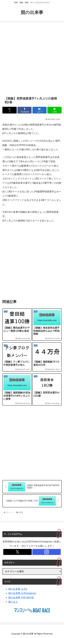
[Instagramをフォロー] (46, 552)
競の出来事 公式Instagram (22, 593)
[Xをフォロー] (17, 552)
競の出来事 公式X (17, 589)
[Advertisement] (32, 59)
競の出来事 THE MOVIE (21, 597)
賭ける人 (13, 602)
